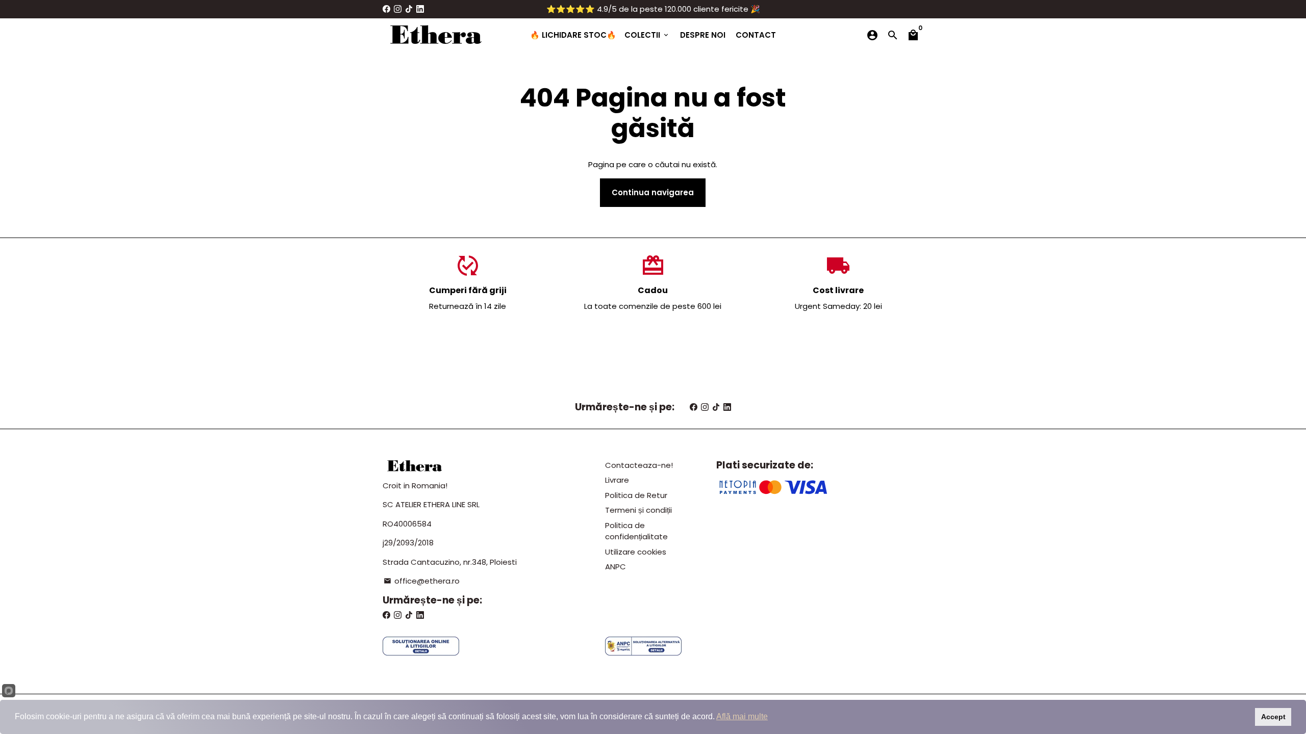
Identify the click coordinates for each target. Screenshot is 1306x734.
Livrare (617, 480)
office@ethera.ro (422, 580)
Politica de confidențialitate (636, 531)
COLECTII (647, 35)
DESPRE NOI (702, 35)
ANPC (615, 566)
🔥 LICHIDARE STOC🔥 (573, 35)
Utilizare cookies (635, 551)
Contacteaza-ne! (639, 465)
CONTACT (756, 35)
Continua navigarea (653, 192)
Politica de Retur (636, 495)
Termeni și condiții (638, 510)
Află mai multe (742, 716)
